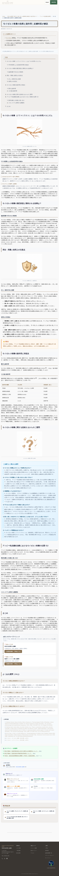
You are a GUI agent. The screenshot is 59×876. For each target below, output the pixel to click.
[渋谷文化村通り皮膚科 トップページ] (8, 2)
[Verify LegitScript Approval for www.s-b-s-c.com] (51, 864)
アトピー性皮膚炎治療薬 (45, 16)
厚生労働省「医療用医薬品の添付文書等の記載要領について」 (21, 751)
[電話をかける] (2, 858)
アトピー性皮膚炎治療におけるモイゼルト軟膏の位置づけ (23, 97)
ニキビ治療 (18, 848)
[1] (48, 170)
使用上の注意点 (12, 81)
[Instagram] (4, 858)
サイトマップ (47, 857)
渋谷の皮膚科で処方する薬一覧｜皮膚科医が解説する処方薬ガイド (22, 16)
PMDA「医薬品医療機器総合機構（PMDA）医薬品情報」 (20, 755)
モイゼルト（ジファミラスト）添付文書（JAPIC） (17, 740)
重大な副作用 (12, 88)
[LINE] (7, 858)
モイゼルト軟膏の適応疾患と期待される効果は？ (20, 68)
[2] (34, 225)
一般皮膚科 (18, 850)
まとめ (8, 106)
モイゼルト (9, 38)
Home (3, 16)
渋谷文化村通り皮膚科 (20, 766)
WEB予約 (54, 2)
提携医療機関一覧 (48, 853)
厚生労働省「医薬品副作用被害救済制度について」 (18, 753)
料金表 (47, 2)
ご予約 (46, 848)
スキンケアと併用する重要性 (16, 103)
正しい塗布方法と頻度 (14, 79)
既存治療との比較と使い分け (16, 100)
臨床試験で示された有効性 (15, 72)
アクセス (32, 853)
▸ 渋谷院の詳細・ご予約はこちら (13, 651)
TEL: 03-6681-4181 (5, 855)
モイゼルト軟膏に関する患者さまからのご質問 (19, 94)
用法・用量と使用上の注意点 (15, 75)
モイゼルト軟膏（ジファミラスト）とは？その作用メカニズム (24, 61)
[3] (33, 578)
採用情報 (47, 850)
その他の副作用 (12, 91)
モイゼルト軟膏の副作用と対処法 (16, 85)
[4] (34, 293)
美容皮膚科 (18, 853)
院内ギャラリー (34, 850)
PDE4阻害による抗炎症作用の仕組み (18, 65)
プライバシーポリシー (49, 855)
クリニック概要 (34, 848)
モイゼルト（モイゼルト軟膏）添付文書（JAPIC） (17, 738)
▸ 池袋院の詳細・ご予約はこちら (13, 663)
